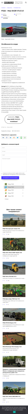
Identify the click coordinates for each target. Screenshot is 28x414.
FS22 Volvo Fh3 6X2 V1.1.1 (9, 276)
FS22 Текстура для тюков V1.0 (11, 228)
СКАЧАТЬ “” (14, 119)
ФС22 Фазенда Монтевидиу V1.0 (12, 346)
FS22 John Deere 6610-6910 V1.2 (11, 396)
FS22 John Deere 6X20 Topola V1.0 (12, 252)
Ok (14, 412)
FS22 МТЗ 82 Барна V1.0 (9, 322)
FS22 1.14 (4, 127)
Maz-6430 (10, 127)
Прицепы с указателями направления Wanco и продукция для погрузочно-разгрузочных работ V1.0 (14, 371)
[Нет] (26, 409)
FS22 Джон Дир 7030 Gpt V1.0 (11, 299)
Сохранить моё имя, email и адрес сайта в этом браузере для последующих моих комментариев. (14, 174)
